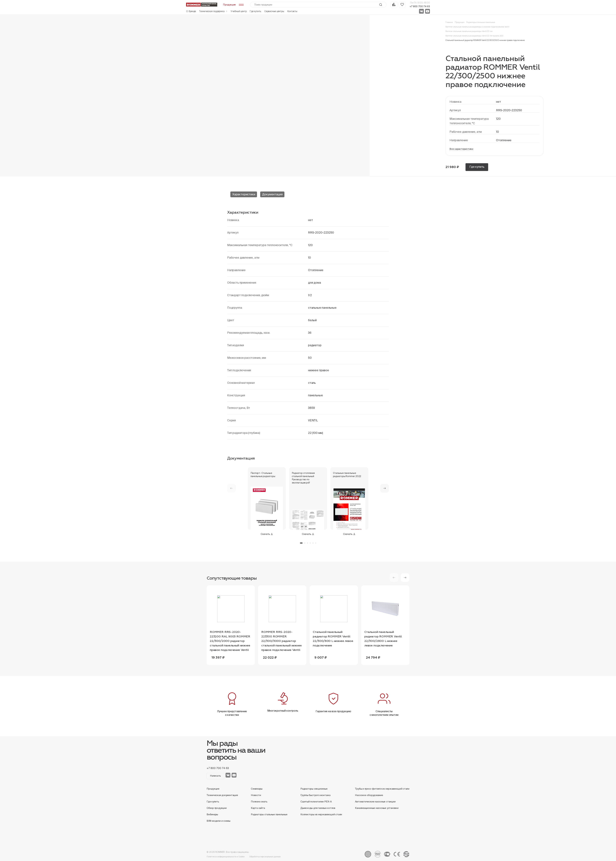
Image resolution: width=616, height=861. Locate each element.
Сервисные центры (274, 11)
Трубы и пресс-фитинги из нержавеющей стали (382, 788)
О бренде (191, 11)
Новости (256, 795)
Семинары (256, 788)
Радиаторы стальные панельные (480, 22)
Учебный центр (239, 11)
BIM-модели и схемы (218, 820)
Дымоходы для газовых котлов (317, 808)
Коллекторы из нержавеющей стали (321, 814)
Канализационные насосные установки (376, 808)
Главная (449, 22)
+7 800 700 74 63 (420, 6)
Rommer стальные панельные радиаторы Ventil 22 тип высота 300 (474, 36)
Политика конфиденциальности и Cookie (225, 857)
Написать (215, 775)
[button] (384, 488)
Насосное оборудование (369, 795)
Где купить (255, 11)
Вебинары (212, 814)
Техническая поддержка (212, 11)
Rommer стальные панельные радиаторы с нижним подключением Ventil (477, 27)
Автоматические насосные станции (375, 801)
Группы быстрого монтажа (315, 795)
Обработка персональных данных (265, 857)
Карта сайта (258, 808)
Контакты (292, 11)
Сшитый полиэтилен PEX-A (316, 801)
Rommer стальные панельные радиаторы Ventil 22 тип (469, 31)
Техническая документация (222, 795)
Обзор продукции (217, 808)
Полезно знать (259, 801)
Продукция (459, 22)
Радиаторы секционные (314, 788)
